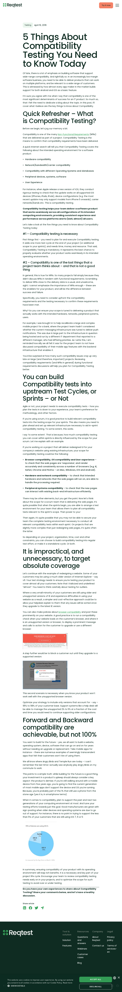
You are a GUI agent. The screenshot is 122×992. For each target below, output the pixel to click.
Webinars (82, 948)
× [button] (119, 978)
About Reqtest (96, 939)
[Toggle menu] (117, 5)
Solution (66, 940)
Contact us (98, 945)
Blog (79, 962)
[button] (41, 985)
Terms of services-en (112, 948)
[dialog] (61, 983)
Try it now (106, 5)
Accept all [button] (95, 979)
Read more (67, 982)
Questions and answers (82, 940)
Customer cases (82, 956)
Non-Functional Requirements (73, 134)
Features (67, 945)
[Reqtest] (12, 5)
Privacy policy (111, 939)
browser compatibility (69, 612)
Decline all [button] (96, 986)
